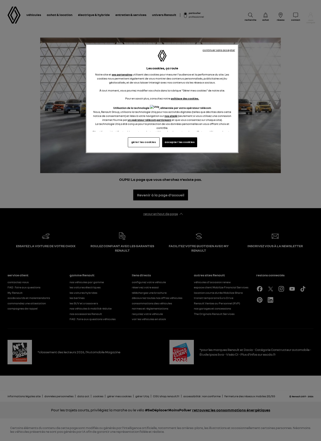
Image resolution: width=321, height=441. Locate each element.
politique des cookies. (185, 98)
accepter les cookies (180, 142)
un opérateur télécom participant (149, 120)
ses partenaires (122, 74)
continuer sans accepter (219, 50)
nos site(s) (170, 116)
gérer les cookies (143, 142)
